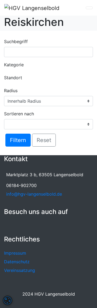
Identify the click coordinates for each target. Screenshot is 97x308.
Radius (11, 90)
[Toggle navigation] (89, 7)
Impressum (15, 253)
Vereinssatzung (19, 270)
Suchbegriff (16, 41)
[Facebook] (7, 225)
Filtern (18, 140)
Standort (13, 77)
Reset (44, 140)
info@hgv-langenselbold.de (34, 194)
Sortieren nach (19, 113)
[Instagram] (15, 225)
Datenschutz (17, 261)
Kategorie (14, 64)
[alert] (7, 300)
